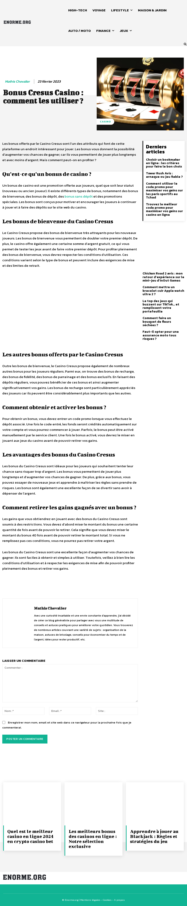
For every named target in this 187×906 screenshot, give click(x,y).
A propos (119, 900)
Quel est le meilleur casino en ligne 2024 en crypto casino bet (30, 836)
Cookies (107, 900)
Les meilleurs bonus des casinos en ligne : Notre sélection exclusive (93, 839)
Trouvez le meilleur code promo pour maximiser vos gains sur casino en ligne (164, 209)
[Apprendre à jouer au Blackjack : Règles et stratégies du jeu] (155, 803)
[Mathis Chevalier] (18, 623)
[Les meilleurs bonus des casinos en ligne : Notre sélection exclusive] (93, 803)
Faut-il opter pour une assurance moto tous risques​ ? (161, 335)
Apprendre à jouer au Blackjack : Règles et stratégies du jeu (154, 836)
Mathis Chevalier (17, 81)
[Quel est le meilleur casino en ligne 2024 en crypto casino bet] (32, 803)
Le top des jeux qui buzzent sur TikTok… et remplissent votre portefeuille (161, 306)
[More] (115, 585)
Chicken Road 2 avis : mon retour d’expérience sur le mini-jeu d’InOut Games (163, 277)
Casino (105, 121)
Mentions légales (90, 900)
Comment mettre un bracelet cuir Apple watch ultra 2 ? (163, 291)
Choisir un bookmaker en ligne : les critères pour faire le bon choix (164, 163)
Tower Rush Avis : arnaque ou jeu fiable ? (164, 175)
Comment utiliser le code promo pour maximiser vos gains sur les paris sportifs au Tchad (164, 190)
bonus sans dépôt (79, 196)
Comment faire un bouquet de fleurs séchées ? (157, 321)
